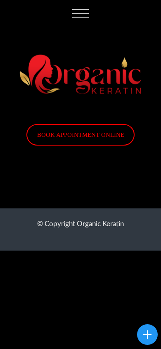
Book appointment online (80, 134)
